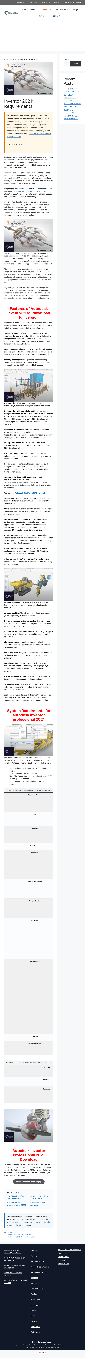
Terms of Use (45, 2)
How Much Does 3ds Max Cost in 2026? (15, 1197)
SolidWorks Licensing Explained (13, 1274)
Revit (33, 1316)
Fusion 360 (35, 1299)
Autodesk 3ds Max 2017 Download (30, 493)
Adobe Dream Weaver (40, 1267)
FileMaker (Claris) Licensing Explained (12, 1251)
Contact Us (20, 2)
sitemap (56, 2)
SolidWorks (35, 1332)
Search (66, 60)
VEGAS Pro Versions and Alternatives (14, 1266)
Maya (33, 1310)
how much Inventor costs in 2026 (33, 191)
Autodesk (44, 10)
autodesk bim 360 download (37, 1203)
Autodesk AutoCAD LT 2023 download (20, 1237)
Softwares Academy (45, 1342)
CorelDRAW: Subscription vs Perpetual (70, 97)
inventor (34, 1305)
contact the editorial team (19, 1225)
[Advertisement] (42, 36)
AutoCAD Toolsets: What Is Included (15, 1281)
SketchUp (35, 1321)
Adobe (32, 10)
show (20, 144)
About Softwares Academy (72, 2)
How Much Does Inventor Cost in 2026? (16, 1203)
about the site (44, 1222)
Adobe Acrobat (37, 1261)
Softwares (42, 16)
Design (75, 10)
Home (23, 10)
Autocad (34, 1278)
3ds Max (34, 1251)
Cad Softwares (60, 10)
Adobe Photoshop (38, 1272)
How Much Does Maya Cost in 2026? (39, 1197)
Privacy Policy (33, 2)
